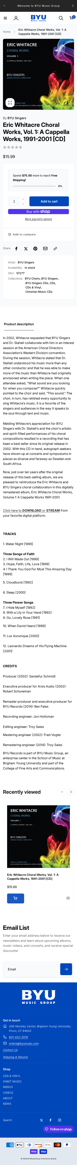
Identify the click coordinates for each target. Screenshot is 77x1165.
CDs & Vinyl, (33, 287)
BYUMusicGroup (33, 1159)
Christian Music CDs (39, 291)
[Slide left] (4, 5)
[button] (5, 18)
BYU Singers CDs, (37, 283)
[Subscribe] (66, 969)
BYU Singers (14, 118)
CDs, (53, 283)
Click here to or (31, 510)
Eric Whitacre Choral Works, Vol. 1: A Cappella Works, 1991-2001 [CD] (32, 877)
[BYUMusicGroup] (38, 1003)
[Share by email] (45, 248)
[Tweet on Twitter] (26, 249)
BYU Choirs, (33, 278)
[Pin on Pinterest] (35, 249)
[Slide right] (72, 5)
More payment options (38, 218)
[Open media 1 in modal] (38, 74)
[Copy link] (55, 249)
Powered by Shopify (48, 1159)
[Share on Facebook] (16, 249)
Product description (19, 324)
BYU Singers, (50, 278)
